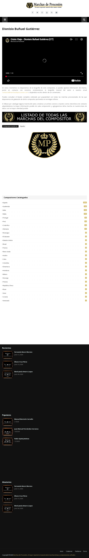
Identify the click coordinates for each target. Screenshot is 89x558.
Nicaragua (44, 233)
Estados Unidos (44, 240)
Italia (44, 210)
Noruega (44, 278)
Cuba (44, 259)
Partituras (78, 551)
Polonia (44, 282)
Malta (44, 214)
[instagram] (42, 12)
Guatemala (44, 206)
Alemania (44, 229)
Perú (44, 221)
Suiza (44, 293)
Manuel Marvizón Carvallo (23, 419)
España (22, 126)
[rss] (51, 12)
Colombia (44, 263)
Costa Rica (44, 225)
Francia (44, 248)
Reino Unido (44, 252)
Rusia (44, 289)
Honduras (44, 270)
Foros (85, 551)
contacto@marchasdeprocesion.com (15, 92)
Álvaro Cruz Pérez (20, 362)
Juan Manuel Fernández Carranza (26, 429)
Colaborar (69, 551)
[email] (56, 12)
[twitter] (37, 12)
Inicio (61, 551)
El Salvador (44, 237)
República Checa (44, 285)
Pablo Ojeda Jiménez (21, 439)
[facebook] (32, 12)
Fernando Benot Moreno (23, 352)
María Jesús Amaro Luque (23, 372)
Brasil (44, 244)
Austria (44, 255)
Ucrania (44, 297)
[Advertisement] (44, 177)
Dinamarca (44, 267)
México (44, 274)
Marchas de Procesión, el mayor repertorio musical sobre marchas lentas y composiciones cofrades (44, 555)
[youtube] (47, 12)
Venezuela (44, 301)
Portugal (44, 218)
